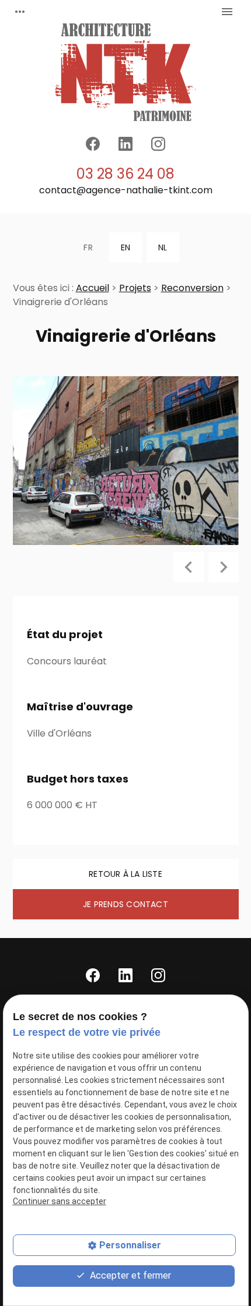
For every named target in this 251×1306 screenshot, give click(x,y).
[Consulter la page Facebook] (93, 144)
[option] (126, 460)
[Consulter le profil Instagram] (158, 144)
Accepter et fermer (129, 1275)
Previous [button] (188, 567)
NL (162, 247)
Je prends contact (125, 904)
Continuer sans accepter (59, 1201)
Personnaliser (130, 1245)
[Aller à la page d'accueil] (125, 72)
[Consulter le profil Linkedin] (125, 144)
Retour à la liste (125, 874)
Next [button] (223, 567)
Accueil (92, 288)
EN (125, 247)
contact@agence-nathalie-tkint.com (125, 190)
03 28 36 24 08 (125, 173)
